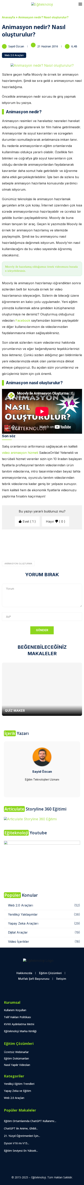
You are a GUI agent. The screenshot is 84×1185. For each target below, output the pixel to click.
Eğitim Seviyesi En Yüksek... (21, 1150)
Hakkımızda (24, 973)
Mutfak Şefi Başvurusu (33, 978)
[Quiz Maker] (42, 689)
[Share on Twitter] (39, 553)
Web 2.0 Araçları (14, 55)
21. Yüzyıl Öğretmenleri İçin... (22, 1136)
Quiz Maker (15, 710)
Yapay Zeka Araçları (44, 923)
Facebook (23, 320)
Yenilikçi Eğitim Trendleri (19, 1084)
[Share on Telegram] (70, 553)
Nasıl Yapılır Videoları (17, 1065)
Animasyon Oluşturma (18, 563)
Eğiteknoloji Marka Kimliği (20, 1031)
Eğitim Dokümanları (16, 1058)
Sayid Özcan (16, 46)
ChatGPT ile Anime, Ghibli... (21, 1128)
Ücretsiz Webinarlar (16, 1052)
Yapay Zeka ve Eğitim (17, 1091)
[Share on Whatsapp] (62, 553)
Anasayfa (8, 17)
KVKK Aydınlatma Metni (19, 1024)
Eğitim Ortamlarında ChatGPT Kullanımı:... (30, 1121)
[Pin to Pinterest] (47, 553)
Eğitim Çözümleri (50, 973)
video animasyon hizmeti (20, 453)
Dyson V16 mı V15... (16, 1143)
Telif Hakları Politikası (17, 1017)
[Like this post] (23, 553)
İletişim (61, 978)
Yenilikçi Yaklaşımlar (44, 914)
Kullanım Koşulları (15, 1010)
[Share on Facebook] (32, 553)
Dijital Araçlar (44, 932)
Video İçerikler (44, 941)
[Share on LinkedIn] (54, 553)
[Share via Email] (79, 553)
